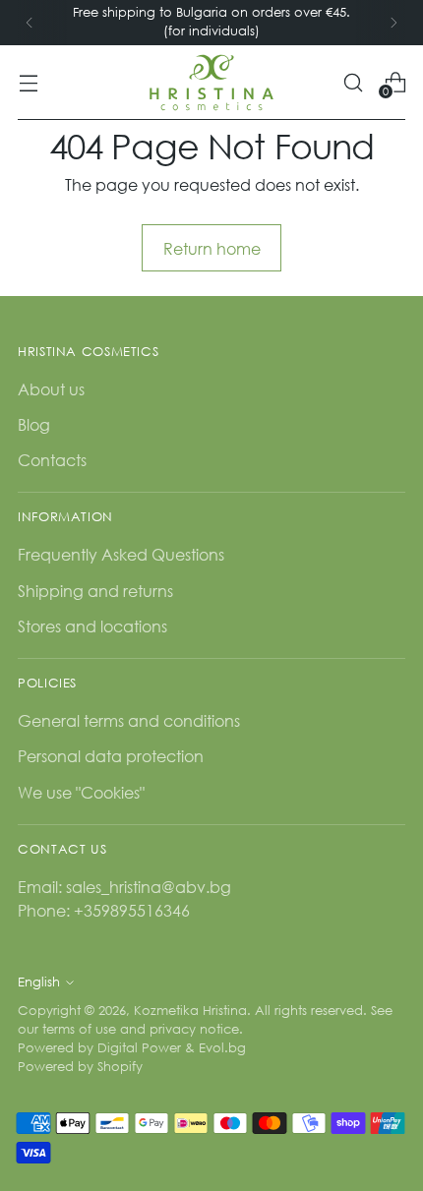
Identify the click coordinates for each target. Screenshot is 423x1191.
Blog (34, 424)
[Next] (393, 22)
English (39, 982)
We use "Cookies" (81, 792)
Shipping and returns (95, 590)
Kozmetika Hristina (190, 1010)
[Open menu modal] (28, 82)
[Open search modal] (352, 82)
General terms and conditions (129, 720)
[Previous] (29, 22)
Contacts (52, 459)
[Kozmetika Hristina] (211, 82)
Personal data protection (111, 755)
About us (51, 389)
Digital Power (139, 1048)
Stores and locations (92, 626)
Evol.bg (222, 1048)
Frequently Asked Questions (121, 554)
